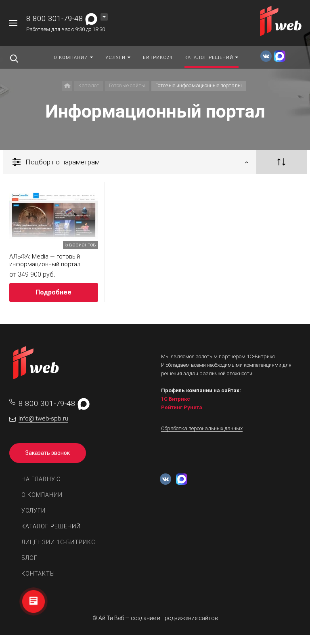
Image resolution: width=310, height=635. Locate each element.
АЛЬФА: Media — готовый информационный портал (44, 260)
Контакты (38, 573)
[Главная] (67, 86)
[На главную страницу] (281, 22)
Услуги (33, 510)
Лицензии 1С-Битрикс (58, 542)
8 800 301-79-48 (54, 18)
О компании (42, 495)
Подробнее (53, 292)
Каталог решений (51, 526)
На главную (41, 479)
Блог (29, 558)
